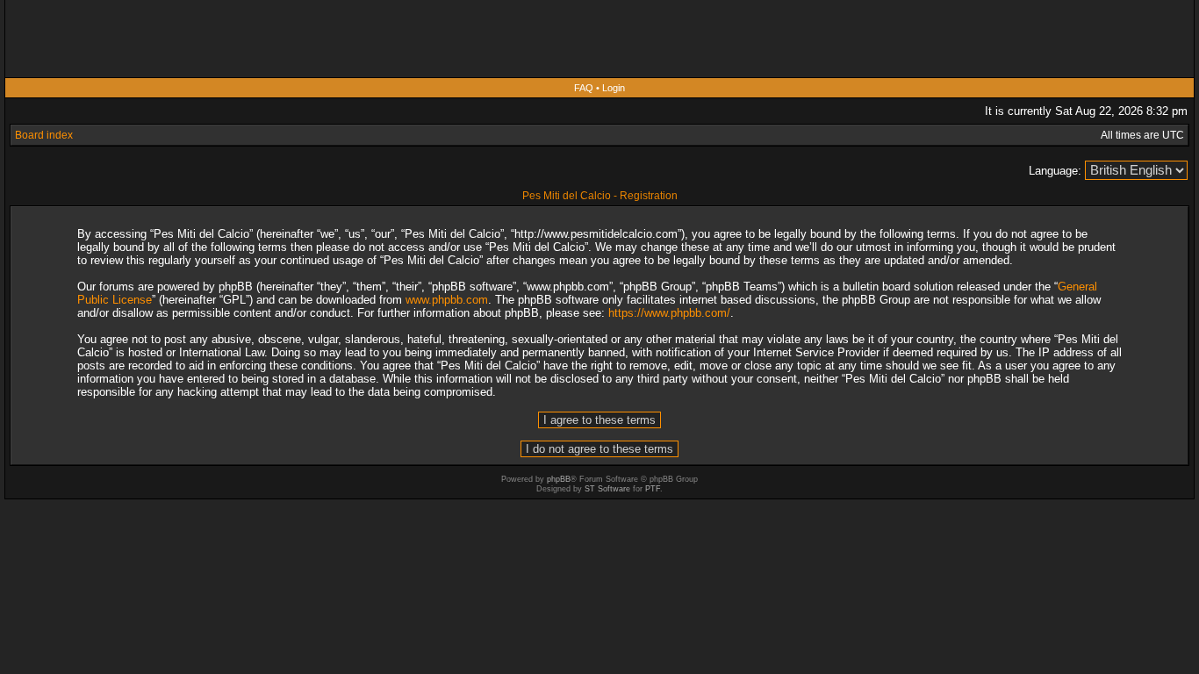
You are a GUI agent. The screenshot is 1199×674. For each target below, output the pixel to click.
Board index (44, 135)
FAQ (583, 87)
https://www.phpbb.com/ (669, 312)
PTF (652, 488)
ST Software (607, 488)
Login (613, 87)
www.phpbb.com (447, 299)
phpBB (559, 479)
